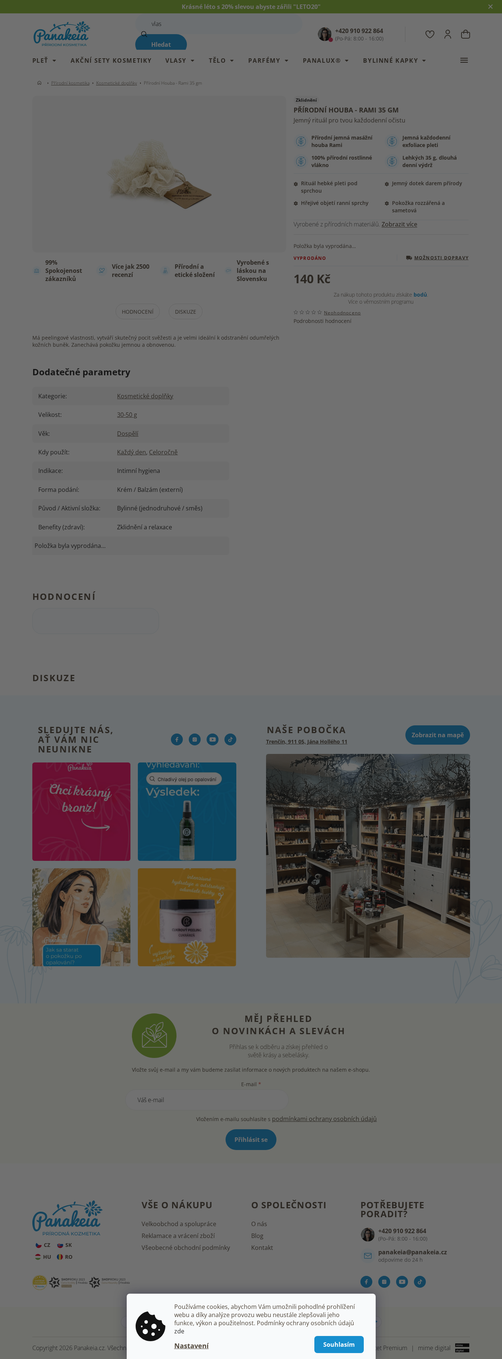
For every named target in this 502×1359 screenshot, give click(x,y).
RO (68, 1256)
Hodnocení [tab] (137, 311)
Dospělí (127, 433)
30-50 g (127, 415)
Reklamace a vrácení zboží (178, 1236)
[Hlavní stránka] (41, 83)
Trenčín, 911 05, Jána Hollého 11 (306, 741)
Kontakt (262, 1248)
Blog (257, 1236)
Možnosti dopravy (441, 258)
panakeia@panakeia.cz (412, 1252)
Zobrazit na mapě (438, 735)
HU (47, 1256)
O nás (259, 1224)
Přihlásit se (251, 1140)
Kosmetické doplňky (145, 396)
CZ (47, 1244)
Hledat (161, 44)
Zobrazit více (399, 224)
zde (179, 1331)
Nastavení (191, 1345)
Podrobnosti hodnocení (323, 320)
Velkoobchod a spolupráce (179, 1224)
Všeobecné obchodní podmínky (186, 1248)
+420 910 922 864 (402, 1231)
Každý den (131, 452)
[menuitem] (48, 60)
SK (68, 1244)
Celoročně (163, 452)
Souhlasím (339, 1344)
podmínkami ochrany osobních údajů (324, 1119)
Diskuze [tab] (185, 311)
